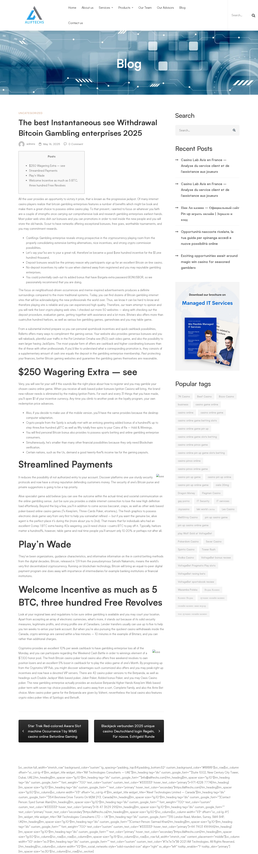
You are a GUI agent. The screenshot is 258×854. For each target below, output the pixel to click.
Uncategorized (31, 113)
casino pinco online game (193, 468)
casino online (185, 412)
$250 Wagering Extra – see (47, 166)
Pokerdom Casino (188, 541)
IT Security (203, 501)
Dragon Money (186, 493)
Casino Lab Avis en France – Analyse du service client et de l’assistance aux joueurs (205, 166)
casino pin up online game (193, 484)
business (183, 404)
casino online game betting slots (197, 420)
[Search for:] (243, 15)
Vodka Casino (186, 557)
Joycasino (183, 509)
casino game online (206, 404)
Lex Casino (228, 509)
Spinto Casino (186, 549)
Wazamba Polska (187, 589)
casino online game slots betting (197, 436)
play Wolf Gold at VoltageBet (195, 533)
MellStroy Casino (188, 517)
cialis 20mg (222, 484)
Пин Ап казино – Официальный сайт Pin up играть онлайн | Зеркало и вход (210, 214)
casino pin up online (219, 477)
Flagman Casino (211, 493)
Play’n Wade (37, 175)
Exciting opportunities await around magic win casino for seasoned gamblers (209, 262)
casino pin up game (189, 477)
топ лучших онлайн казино (192, 613)
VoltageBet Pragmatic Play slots (197, 565)
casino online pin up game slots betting (201, 452)
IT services (222, 501)
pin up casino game (216, 517)
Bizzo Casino (226, 396)
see (98, 339)
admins (30, 144)
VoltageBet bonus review (216, 557)
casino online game (212, 412)
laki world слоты (206, 509)
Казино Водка (185, 597)
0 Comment (76, 144)
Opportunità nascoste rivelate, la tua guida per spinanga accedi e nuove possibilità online (207, 238)
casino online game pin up (193, 428)
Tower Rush (209, 549)
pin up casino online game (193, 525)
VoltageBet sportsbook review (196, 581)
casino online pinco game (193, 444)
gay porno (184, 501)
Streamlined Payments (43, 170)
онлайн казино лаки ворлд (192, 605)
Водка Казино (212, 589)
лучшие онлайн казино (212, 597)
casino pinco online (189, 460)
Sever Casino (214, 541)
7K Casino (184, 396)
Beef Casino (204, 396)
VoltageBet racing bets (191, 573)
